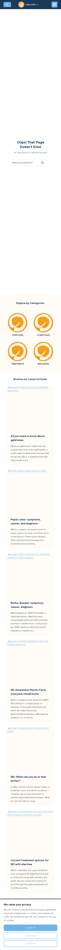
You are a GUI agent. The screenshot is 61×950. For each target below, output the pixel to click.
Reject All (30, 943)
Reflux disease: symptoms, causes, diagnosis (27, 605)
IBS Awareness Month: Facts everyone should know (28, 691)
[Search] (42, 162)
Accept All (30, 927)
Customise (30, 935)
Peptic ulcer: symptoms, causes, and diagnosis (26, 521)
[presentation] (30, 409)
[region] (30, 925)
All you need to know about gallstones (28, 438)
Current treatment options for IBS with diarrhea (30, 862)
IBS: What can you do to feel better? (28, 778)
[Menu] (54, 5)
